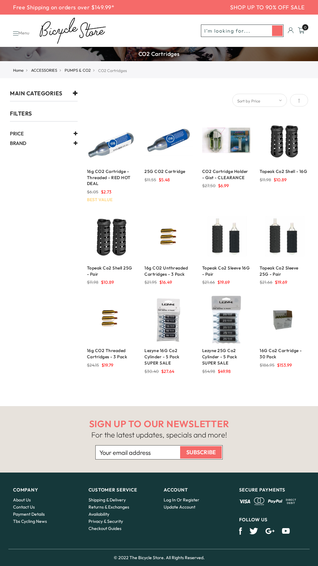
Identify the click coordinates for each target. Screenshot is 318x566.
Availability (99, 514)
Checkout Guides (105, 528)
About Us (22, 500)
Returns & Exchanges (109, 507)
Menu (23, 33)
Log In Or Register (181, 500)
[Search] (277, 30)
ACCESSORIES (44, 70)
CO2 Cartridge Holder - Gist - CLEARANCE (225, 174)
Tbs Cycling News (30, 521)
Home (18, 70)
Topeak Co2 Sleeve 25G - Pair (279, 271)
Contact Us (24, 507)
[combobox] (242, 31)
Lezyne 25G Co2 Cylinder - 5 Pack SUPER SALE (219, 357)
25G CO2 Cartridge (164, 171)
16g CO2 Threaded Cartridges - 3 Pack (107, 354)
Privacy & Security (106, 521)
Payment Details (29, 514)
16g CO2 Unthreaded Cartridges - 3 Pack (166, 271)
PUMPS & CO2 (78, 70)
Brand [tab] (18, 143)
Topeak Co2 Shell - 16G (283, 171)
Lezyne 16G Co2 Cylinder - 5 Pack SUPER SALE (161, 357)
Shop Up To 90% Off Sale (267, 7)
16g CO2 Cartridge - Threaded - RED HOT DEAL (109, 178)
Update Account (179, 507)
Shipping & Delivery (107, 500)
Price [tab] (17, 134)
